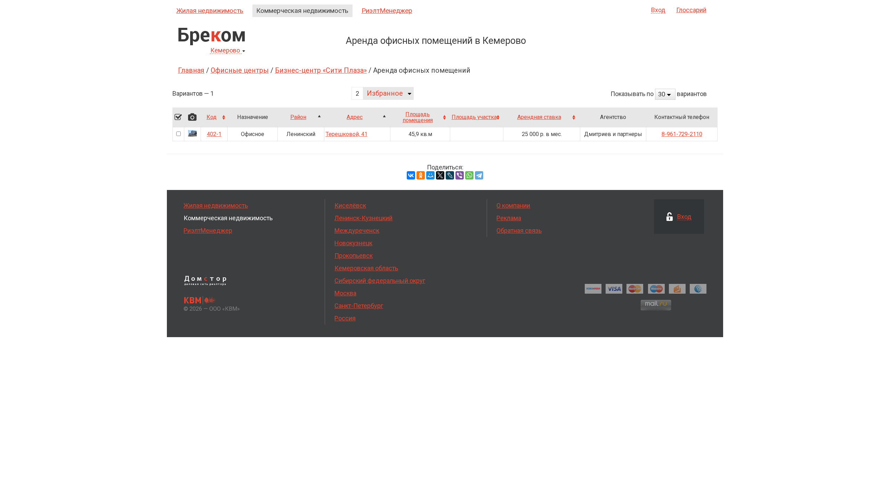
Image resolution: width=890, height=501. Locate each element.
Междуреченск (356, 230)
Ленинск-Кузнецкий (363, 218)
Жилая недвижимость (209, 11)
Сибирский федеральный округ (379, 280)
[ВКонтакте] (411, 175)
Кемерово (225, 50)
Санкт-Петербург (358, 305)
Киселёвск (350, 205)
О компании (513, 205)
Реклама (508, 218)
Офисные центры (240, 70)
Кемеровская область (366, 268)
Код (212, 117)
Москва (345, 293)
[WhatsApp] (469, 175)
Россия (345, 318)
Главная (191, 70)
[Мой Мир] (430, 175)
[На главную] (211, 36)
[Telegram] (479, 175)
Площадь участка (474, 117)
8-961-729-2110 (682, 134)
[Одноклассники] (420, 175)
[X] (440, 175)
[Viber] (459, 175)
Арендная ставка (539, 117)
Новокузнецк (353, 243)
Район (298, 117)
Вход (658, 10)
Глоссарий (691, 10)
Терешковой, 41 (346, 134)
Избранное (385, 93)
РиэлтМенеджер (387, 11)
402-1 (214, 134)
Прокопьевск (353, 255)
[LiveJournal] (450, 175)
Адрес (355, 117)
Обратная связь (519, 230)
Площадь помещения (418, 117)
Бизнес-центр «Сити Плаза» (321, 70)
